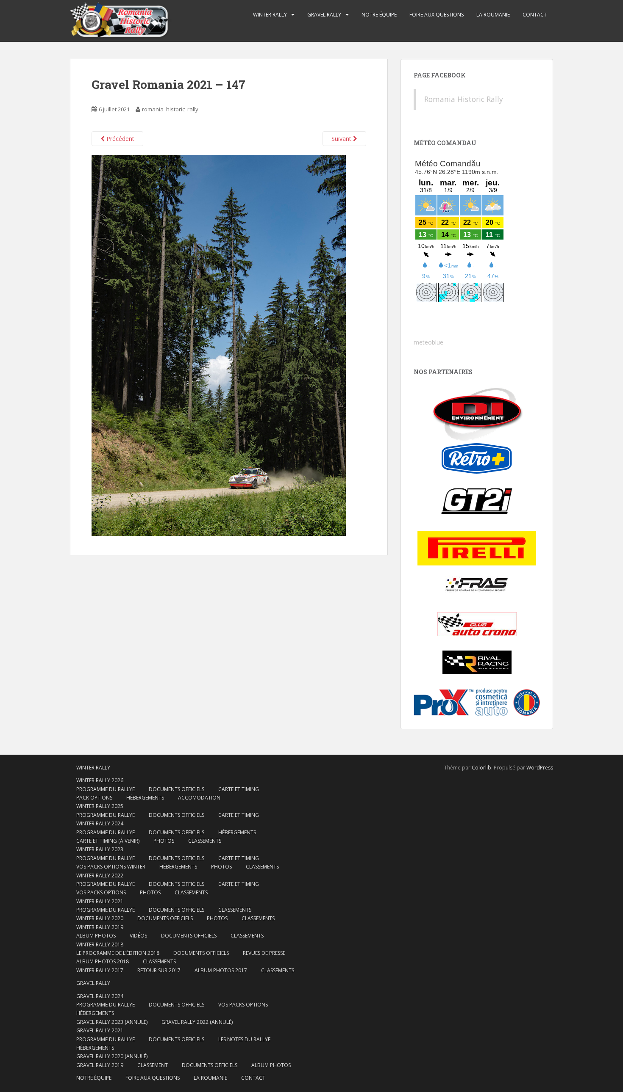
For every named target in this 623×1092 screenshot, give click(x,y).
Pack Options (94, 797)
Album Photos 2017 (221, 970)
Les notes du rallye (244, 1039)
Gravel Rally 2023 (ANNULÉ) (111, 1022)
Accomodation (199, 797)
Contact (535, 14)
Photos (163, 840)
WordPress (539, 767)
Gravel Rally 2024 (99, 996)
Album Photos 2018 (102, 961)
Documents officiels (176, 789)
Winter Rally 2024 (99, 823)
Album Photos (96, 935)
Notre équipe (379, 14)
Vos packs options (101, 892)
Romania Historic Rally (463, 99)
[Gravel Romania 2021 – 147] (219, 345)
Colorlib (481, 767)
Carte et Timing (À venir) (107, 840)
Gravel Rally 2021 (99, 1030)
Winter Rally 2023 (99, 849)
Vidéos (138, 935)
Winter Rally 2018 (99, 944)
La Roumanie (493, 14)
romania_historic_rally (170, 109)
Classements (204, 840)
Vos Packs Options (243, 1004)
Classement (152, 1065)
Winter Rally (270, 14)
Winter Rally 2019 (99, 927)
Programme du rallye (105, 789)
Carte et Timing (238, 789)
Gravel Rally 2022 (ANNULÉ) (197, 1022)
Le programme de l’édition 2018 (117, 953)
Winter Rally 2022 (99, 875)
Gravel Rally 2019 (99, 1065)
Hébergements (145, 797)
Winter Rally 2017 (99, 970)
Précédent (119, 139)
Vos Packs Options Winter (110, 866)
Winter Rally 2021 (99, 901)
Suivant (342, 139)
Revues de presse (264, 953)
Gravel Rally (324, 14)
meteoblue (428, 342)
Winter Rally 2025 (99, 806)
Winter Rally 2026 (99, 780)
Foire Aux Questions (436, 14)
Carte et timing (238, 884)
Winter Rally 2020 (99, 918)
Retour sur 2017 (159, 970)
